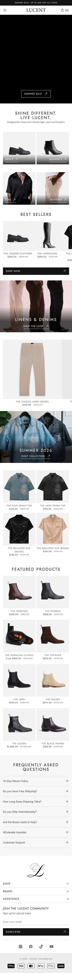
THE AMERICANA (47, 253)
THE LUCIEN (19, 743)
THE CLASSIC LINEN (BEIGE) (32, 401)
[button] (36, 781)
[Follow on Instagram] (20, 946)
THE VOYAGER (52, 655)
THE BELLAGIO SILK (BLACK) (19, 550)
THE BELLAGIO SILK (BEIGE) (53, 548)
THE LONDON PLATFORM (18, 253)
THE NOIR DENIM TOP (53, 505)
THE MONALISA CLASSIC (19, 655)
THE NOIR (19, 699)
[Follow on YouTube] (51, 946)
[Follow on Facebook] (31, 946)
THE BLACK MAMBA (53, 743)
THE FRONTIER (19, 611)
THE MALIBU (53, 699)
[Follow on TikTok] (41, 946)
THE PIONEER (53, 611)
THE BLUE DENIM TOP (19, 505)
